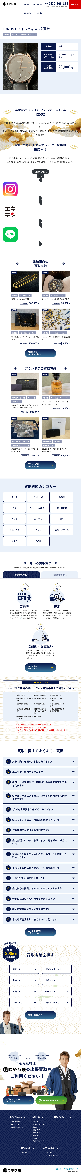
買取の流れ (27, 13)
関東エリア (18, 969)
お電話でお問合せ (40, 172)
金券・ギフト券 (62, 530)
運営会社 (58, 1169)
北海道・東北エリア (54, 969)
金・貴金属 (62, 507)
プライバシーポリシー (51, 1155)
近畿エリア (18, 991)
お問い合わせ (75, 4)
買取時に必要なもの (17, 1127)
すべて (14, 496)
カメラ (14, 519)
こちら (20, 618)
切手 (62, 519)
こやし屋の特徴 (16, 1122)
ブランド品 (15, 35)
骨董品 (14, 541)
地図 (40, 176)
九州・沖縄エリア (53, 1002)
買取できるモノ (37, 4)
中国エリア (50, 991)
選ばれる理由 (15, 1124)
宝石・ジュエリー (38, 507)
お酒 (14, 507)
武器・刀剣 (14, 530)
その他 (38, 541)
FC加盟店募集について (71, 1169)
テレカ (38, 530)
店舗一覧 (26, 4)
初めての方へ (16, 1117)
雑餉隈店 (6, 35)
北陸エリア (50, 980)
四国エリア (18, 1002)
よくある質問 (38, 13)
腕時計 (62, 496)
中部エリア (18, 980)
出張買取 (24, 1153)
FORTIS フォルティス (28, 35)
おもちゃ (38, 519)
